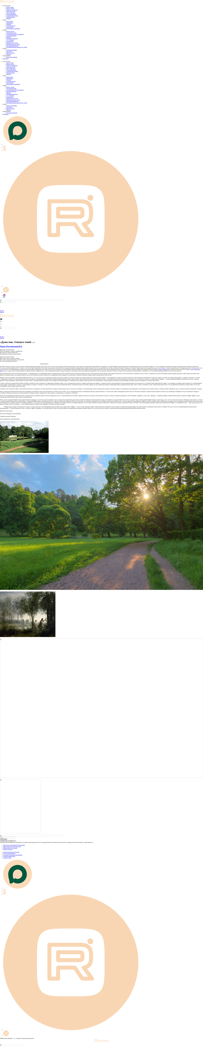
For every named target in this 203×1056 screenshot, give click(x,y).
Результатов (4, 839)
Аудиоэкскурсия (10, 25)
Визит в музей (10, 8)
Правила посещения (11, 10)
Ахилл (192, 369)
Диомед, (160, 369)
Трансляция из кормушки (13, 28)
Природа (8, 37)
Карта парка (9, 21)
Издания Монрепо (11, 14)
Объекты (8, 24)
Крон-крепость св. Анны (13, 44)
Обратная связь (10, 17)
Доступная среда (10, 13)
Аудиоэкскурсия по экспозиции (15, 34)
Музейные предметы (12, 38)
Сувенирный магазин (12, 15)
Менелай (197, 369)
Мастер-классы (10, 53)
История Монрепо (11, 35)
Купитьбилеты (2, 311)
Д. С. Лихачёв (10, 40)
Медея (1, 371)
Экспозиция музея (11, 33)
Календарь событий (11, 57)
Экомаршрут (9, 23)
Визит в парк (9, 7)
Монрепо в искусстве (12, 43)
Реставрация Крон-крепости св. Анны (16, 47)
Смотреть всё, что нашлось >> (8, 840)
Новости (8, 18)
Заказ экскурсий (10, 11)
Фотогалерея (9, 27)
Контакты (5, 58)
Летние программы (11, 50)
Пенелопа (166, 369)
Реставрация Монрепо (12, 45)
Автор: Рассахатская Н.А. (11, 346)
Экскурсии (9, 51)
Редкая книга (9, 41)
